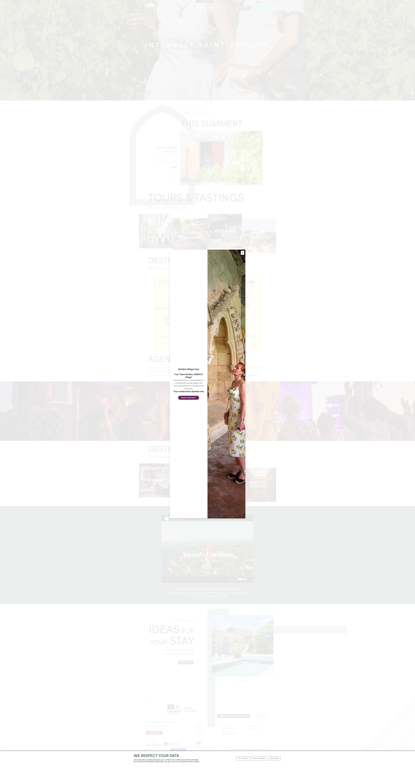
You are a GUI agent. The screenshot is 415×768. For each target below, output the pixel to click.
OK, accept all (243, 758)
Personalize (274, 758)
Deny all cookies (259, 758)
